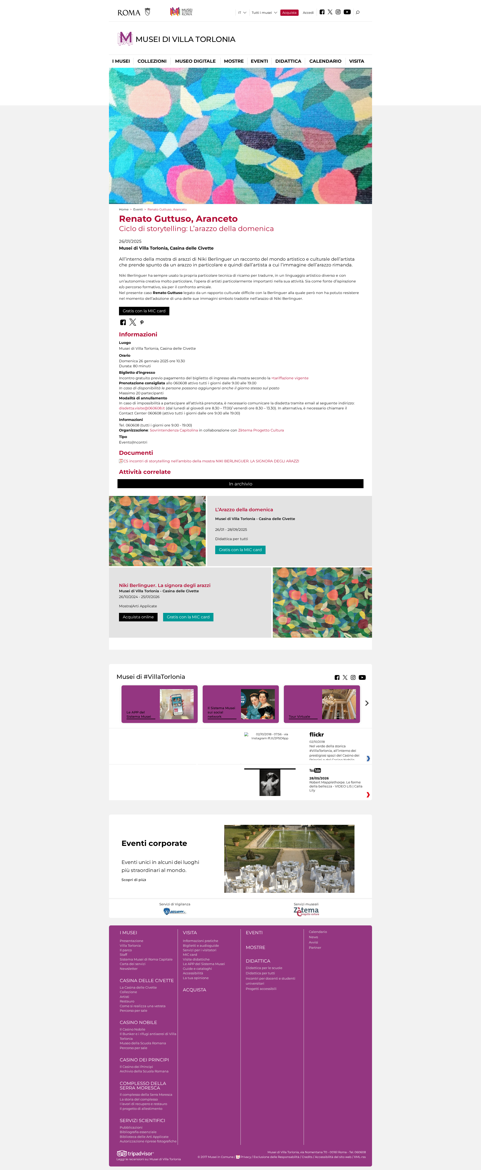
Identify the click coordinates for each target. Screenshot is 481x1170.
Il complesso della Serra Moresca (146, 1094)
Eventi (259, 61)
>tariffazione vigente (290, 378)
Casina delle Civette (147, 980)
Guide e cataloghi (197, 969)
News (313, 937)
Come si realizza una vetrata (143, 1006)
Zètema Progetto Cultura (261, 430)
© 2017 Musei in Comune (215, 1157)
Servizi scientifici (142, 1120)
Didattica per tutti (260, 973)
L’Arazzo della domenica (244, 510)
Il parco (126, 950)
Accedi (308, 13)
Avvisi (313, 942)
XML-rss (360, 1157)
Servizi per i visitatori (199, 950)
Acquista (289, 13)
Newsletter (129, 969)
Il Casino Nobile (132, 1029)
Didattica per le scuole (264, 968)
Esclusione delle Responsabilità (276, 1157)
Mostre (234, 61)
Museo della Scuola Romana (143, 1043)
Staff (123, 955)
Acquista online (138, 617)
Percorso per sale (133, 1010)
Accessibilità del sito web (333, 1157)
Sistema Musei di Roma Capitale (146, 959)
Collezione (128, 992)
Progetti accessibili (261, 989)
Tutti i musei (262, 13)
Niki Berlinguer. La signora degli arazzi (164, 585)
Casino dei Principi (144, 1060)
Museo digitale (195, 61)
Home (124, 209)
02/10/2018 (334, 751)
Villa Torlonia (130, 945)
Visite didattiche (196, 959)
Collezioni (152, 61)
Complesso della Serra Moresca (143, 1085)
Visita (356, 61)
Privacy (246, 1157)
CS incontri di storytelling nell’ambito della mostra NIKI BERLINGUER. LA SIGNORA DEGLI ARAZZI (211, 461)
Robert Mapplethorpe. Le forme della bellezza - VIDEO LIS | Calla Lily (336, 786)
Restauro (127, 1001)
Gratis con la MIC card (144, 311)
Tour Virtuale (299, 716)
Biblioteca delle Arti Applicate (144, 1137)
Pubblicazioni (131, 1127)
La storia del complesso (139, 1099)
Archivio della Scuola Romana (144, 1071)
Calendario (325, 61)
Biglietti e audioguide (201, 945)
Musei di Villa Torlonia (185, 39)
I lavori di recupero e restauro (143, 1104)
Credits (307, 1157)
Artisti (124, 997)
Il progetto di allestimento (141, 1109)
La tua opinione (196, 978)
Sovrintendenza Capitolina (174, 430)
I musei (121, 61)
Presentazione (131, 941)
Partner (315, 947)
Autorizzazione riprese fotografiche (148, 1141)
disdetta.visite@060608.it (142, 408)
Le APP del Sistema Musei (139, 714)
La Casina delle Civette (138, 987)
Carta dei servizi (133, 964)
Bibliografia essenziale (138, 1132)
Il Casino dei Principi (136, 1067)
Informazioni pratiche (200, 941)
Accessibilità (193, 973)
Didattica (288, 61)
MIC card (190, 955)
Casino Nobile (138, 1022)
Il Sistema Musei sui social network (221, 712)
